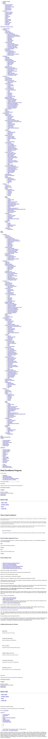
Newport (9, 195)
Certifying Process (10, 146)
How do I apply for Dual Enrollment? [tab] (10, 565)
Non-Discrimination (6, 720)
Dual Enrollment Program (7, 477)
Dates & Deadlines (8, 97)
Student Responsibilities (11, 147)
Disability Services (8, 135)
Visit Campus (9, 117)
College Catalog (8, 20)
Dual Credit (9, 64)
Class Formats (7, 49)
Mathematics (9, 39)
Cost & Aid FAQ (8, 108)
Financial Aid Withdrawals (12, 106)
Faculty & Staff (8, 9)
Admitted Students (8, 59)
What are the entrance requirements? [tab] (9, 564)
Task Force (9, 151)
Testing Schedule (10, 172)
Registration (9, 122)
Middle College (10, 63)
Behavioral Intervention (11, 156)
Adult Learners (8, 7)
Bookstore (7, 21)
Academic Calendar (8, 13)
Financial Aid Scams (11, 96)
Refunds (9, 86)
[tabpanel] (24, 576)
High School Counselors (7, 442)
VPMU (4, 464)
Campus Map (7, 16)
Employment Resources (11, 168)
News (6, 196)
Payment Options (10, 85)
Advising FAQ (10, 125)
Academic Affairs (10, 199)
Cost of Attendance (8, 78)
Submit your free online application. (9, 598)
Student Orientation (11, 119)
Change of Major (10, 126)
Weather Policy (8, 228)
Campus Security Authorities (12, 161)
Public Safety (9, 41)
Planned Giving (10, 216)
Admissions (5, 56)
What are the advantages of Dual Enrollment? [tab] (11, 563)
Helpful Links (10, 82)
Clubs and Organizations (9, 175)
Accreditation (7, 220)
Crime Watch (9, 159)
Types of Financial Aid (9, 88)
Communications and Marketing (13, 203)
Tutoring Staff (10, 134)
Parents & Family (8, 8)
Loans (8, 91)
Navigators (9, 118)
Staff (8, 65)
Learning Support (10, 52)
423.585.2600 (5, 710)
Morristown (9, 191)
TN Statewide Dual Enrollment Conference (11, 478)
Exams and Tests (10, 69)
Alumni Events (10, 226)
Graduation (9, 181)
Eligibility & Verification (9, 98)
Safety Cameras (10, 164)
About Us (4, 183)
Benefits (9, 223)
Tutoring (9, 131)
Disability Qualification (11, 138)
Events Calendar (8, 14)
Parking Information (11, 154)
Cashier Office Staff (9, 112)
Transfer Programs (8, 42)
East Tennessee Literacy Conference (9, 479)
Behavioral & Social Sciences (12, 34)
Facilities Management (11, 204)
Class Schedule (8, 19)
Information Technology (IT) (12, 208)
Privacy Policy (5, 730)
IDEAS (8, 207)
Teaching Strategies (11, 141)
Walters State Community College (6, 26)
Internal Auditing (10, 210)
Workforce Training (6, 1)
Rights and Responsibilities (12, 103)
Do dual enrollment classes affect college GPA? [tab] (11, 567)
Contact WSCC (8, 185)
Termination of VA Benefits (12, 149)
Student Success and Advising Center (12, 120)
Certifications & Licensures (12, 74)
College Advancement (11, 202)
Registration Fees (10, 87)
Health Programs (10, 37)
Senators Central (8, 22)
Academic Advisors (11, 123)
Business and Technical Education (13, 36)
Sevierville (9, 193)
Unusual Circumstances (11, 107)
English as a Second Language (13, 53)
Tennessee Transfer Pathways (12, 44)
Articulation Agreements (12, 46)
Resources (5, 10)
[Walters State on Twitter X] (3, 725)
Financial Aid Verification (12, 105)
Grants (8, 90)
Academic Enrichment (9, 50)
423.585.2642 (3, 494)
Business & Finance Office (12, 201)
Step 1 (1, 543)
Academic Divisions (9, 32)
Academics (5, 29)
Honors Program (10, 55)
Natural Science (10, 40)
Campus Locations (8, 189)
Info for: (4, 3)
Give (4, 716)
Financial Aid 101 (8, 79)
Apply (1, 231)
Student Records (8, 177)
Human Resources (10, 206)
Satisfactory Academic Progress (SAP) (14, 102)
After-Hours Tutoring (11, 132)
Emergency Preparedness (12, 160)
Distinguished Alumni (11, 225)
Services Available (10, 137)
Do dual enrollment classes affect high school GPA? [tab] (12, 568)
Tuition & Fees (8, 83)
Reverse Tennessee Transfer (12, 45)
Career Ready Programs (9, 48)
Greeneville (9, 192)
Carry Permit (9, 162)
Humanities (9, 38)
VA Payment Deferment (11, 145)
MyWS (4, 2)
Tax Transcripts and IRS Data (12, 104)
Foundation (7, 213)
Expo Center (7, 23)
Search (1, 481)
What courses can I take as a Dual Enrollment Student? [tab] (13, 566)
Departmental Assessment (12, 70)
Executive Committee (11, 215)
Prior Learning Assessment (10, 67)
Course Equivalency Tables (12, 47)
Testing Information (11, 171)
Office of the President (11, 211)
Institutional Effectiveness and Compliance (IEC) (16, 209)
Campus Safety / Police (9, 152)
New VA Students (10, 144)
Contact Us (7, 110)
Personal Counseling (11, 170)
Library (6, 18)
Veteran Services (8, 142)
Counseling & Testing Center (10, 165)
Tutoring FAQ (10, 133)
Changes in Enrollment (11, 100)
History (6, 188)
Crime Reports (10, 158)
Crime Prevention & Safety (12, 157)
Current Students (8, 5)
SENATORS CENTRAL (5, 487)
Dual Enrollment (10, 62)
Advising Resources (11, 124)
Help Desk (7, 24)
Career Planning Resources (12, 169)
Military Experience (11, 72)
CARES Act (9, 95)
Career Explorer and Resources (13, 127)
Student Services (6, 113)
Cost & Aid (5, 76)
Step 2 (1, 549)
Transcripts (9, 180)
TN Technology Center (11, 75)
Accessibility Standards (13, 730)
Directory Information (11, 179)
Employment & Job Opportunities (9, 717)
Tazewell (9, 194)
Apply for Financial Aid (9, 80)
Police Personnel (10, 155)
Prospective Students (9, 4)
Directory (7, 17)
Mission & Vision (8, 187)
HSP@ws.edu (3, 495)
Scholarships (9, 93)
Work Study (9, 94)
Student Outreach (8, 174)
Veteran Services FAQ (11, 150)
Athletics (6, 15)
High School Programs (9, 60)
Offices (6, 197)
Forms (6, 109)
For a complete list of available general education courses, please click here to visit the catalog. (22, 607)
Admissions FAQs (8, 66)
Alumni (6, 221)
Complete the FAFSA (11, 101)
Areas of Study (8, 31)
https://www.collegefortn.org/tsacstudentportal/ (11, 602)
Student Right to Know (7, 721)
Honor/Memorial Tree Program (13, 218)
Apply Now (7, 58)
